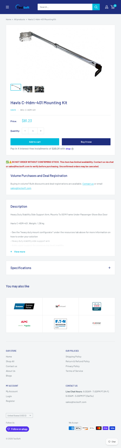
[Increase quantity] (41, 131)
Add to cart (35, 141)
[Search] (96, 7)
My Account (12, 391)
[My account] (106, 7)
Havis (13, 110)
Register (10, 400)
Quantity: (15, 130)
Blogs (9, 375)
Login (9, 396)
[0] (113, 7)
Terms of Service (74, 370)
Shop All (10, 361)
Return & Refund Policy (78, 361)
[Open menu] (7, 7)
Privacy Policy (73, 366)
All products (19, 19)
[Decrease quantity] (25, 131)
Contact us (88, 183)
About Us (10, 370)
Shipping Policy (73, 356)
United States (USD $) (17, 415)
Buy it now (86, 141)
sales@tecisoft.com (20, 188)
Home (8, 19)
